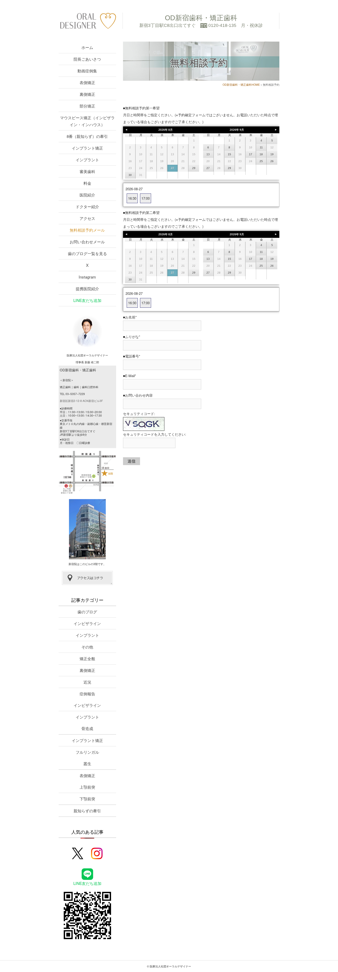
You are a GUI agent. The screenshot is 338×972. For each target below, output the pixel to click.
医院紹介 (87, 195)
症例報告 (87, 693)
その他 (87, 647)
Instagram (87, 277)
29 (193, 168)
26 (272, 161)
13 (208, 154)
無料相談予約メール (87, 230)
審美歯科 (87, 171)
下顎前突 (87, 798)
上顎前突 (87, 787)
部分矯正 (87, 106)
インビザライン (87, 623)
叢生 (87, 763)
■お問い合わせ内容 (138, 395)
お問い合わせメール (87, 241)
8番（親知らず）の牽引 (87, 136)
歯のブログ (87, 611)
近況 (87, 682)
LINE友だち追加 (87, 300)
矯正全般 (87, 658)
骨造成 (87, 728)
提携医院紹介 (87, 288)
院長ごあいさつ (87, 59)
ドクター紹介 (87, 206)
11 (261, 147)
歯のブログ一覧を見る (87, 253)
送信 (131, 461)
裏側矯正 (87, 94)
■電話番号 (131, 356)
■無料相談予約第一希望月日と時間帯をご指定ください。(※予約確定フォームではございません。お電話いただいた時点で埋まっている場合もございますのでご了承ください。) (200, 114)
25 (261, 161)
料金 (87, 183)
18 (261, 154)
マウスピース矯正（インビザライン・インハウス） (87, 121)
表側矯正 (87, 82)
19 (272, 154)
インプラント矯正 (87, 148)
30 (130, 175)
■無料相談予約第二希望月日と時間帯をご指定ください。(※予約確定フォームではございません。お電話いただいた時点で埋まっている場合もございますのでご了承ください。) (200, 219)
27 (172, 168)
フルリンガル (87, 752)
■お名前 (130, 317)
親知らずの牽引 (87, 810)
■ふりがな (131, 336)
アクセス (87, 218)
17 (250, 154)
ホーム (87, 47)
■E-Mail (129, 375)
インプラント (87, 159)
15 (229, 154)
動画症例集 (87, 71)
